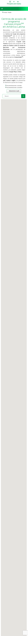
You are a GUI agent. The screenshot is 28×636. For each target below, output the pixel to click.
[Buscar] (23, 96)
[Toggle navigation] (2, 9)
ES (10, 1)
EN (18, 1)
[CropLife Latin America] (14, 3)
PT (14, 1)
